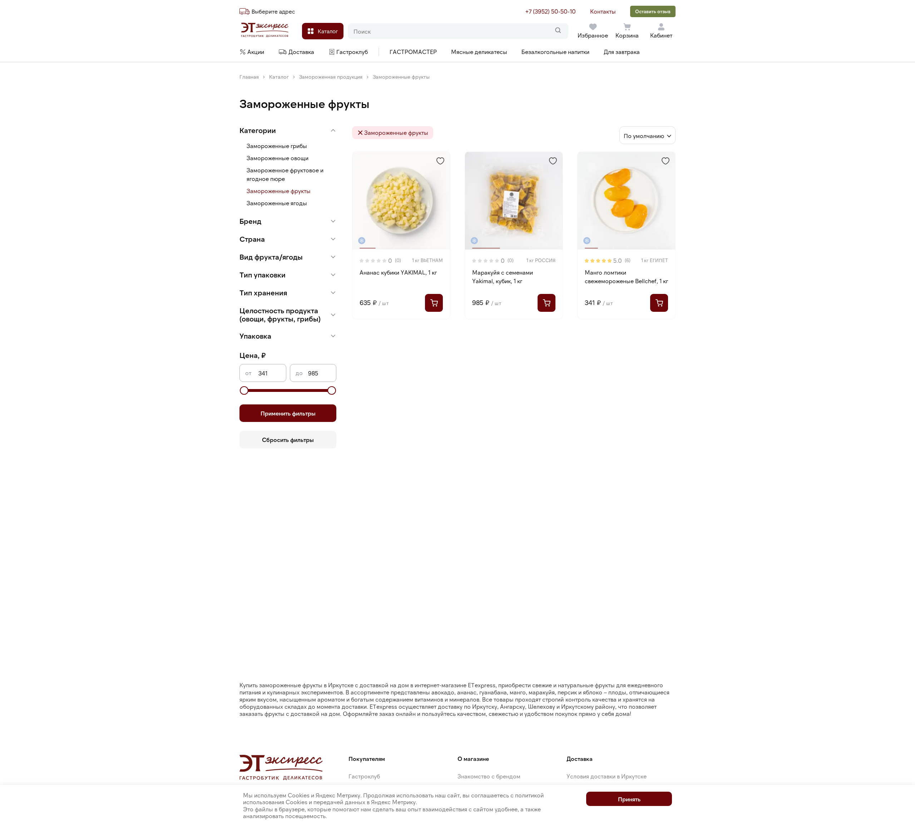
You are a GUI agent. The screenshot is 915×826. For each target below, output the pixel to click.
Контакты (603, 11)
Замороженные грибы (277, 145)
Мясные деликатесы (479, 51)
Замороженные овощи (277, 157)
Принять (629, 799)
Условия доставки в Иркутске (607, 776)
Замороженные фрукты (279, 190)
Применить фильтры (288, 413)
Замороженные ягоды (277, 203)
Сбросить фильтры (288, 439)
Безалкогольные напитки (555, 51)
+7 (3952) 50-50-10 (550, 11)
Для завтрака (622, 51)
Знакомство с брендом (489, 776)
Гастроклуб (364, 776)
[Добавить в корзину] (434, 303)
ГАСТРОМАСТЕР (413, 51)
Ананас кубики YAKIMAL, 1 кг (398, 272)
